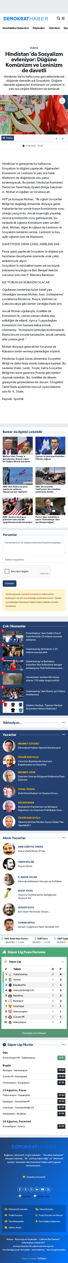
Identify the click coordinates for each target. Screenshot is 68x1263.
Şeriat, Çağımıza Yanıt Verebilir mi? (38, 927)
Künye (10, 1239)
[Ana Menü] (63, 18)
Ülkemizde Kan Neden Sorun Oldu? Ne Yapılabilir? (41, 824)
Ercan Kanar (26, 803)
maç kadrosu (38, 1250)
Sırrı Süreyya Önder (30, 847)
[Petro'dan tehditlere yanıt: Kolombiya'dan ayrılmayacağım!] (50, 506)
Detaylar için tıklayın (34, 1033)
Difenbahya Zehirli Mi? (33, 1243)
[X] (25, 1189)
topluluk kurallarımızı (31, 594)
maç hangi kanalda (55, 1250)
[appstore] (25, 1197)
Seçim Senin (25, 866)
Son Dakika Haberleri (49, 1221)
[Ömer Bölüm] (9, 864)
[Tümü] (63, 722)
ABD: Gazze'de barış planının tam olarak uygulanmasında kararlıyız (17, 520)
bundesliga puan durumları (16, 1250)
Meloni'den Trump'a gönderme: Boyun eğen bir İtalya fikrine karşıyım (16, 459)
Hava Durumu (46, 1209)
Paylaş (9, 138)
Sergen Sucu (26, 907)
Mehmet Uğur (26, 772)
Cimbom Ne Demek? (49, 1239)
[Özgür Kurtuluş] (9, 761)
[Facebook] (19, 1189)
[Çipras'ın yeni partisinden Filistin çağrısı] (50, 445)
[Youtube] (42, 1189)
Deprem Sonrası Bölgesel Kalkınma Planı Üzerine (41, 778)
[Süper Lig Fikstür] (63, 1044)
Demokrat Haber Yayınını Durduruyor (39, 748)
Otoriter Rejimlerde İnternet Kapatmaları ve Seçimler (35, 763)
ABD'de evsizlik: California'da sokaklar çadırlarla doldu (48, 489)
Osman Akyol (26, 923)
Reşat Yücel (25, 891)
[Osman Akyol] (9, 924)
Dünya (34, 48)
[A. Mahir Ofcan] (9, 879)
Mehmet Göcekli (28, 744)
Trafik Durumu (15, 1215)
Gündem (54, 28)
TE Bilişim (41, 1258)
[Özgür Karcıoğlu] (9, 821)
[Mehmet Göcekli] (9, 745)
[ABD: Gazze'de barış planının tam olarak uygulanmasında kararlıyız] (18, 506)
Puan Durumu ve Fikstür (51, 1215)
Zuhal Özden (26, 789)
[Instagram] (31, 1189)
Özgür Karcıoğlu (29, 818)
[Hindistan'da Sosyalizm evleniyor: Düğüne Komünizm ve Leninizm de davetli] (34, 114)
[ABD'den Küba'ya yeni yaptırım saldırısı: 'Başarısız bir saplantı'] (18, 476)
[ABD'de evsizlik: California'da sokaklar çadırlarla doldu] (50, 476)
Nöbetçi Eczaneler (18, 1209)
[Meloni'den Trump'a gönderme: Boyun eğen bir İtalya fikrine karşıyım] (18, 445)
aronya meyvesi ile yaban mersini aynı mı (33, 1246)
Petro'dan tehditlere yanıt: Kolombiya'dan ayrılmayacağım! (47, 520)
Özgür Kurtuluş (28, 757)
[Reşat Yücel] (9, 894)
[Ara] (58, 18)
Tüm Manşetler (16, 1221)
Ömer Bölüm (26, 862)
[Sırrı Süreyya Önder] (9, 849)
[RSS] (48, 1189)
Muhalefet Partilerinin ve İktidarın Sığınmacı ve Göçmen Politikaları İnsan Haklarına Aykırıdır (40, 809)
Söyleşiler (38, 28)
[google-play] (41, 1197)
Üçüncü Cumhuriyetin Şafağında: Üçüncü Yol (37, 897)
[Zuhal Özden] (9, 791)
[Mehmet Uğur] (9, 776)
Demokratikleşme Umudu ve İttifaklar (40, 881)
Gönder (9, 583)
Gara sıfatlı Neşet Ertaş (31, 851)
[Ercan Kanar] (9, 806)
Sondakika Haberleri (15, 28)
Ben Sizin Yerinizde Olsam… (34, 911)
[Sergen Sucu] (9, 909)
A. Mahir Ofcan (27, 877)
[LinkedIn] (37, 1189)
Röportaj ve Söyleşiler (26, 1239)
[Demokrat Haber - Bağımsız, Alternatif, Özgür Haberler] (25, 18)
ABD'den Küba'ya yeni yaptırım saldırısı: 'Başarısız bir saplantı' (15, 489)
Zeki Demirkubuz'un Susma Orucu (38, 793)
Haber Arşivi (15, 1227)
